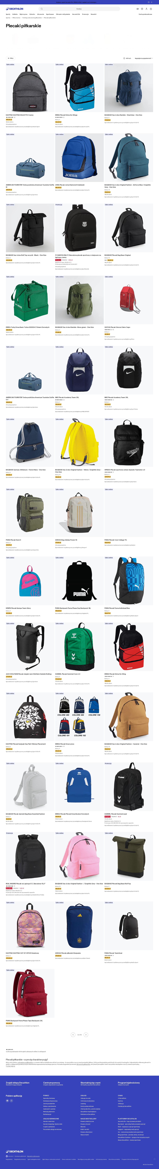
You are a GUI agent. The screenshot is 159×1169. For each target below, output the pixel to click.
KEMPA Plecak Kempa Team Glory (18, 608)
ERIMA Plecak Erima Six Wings (66, 115)
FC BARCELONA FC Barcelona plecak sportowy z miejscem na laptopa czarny (78, 256)
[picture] (30, 87)
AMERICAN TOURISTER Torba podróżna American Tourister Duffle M (30, 186)
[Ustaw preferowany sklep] (137, 9)
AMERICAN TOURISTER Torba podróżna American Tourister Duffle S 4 (30, 398)
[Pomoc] (142, 9)
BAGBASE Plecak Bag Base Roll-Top (118, 884)
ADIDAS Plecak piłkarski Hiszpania (68, 953)
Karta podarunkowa (145, 14)
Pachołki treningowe (89, 48)
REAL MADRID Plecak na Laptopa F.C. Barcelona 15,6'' (25, 884)
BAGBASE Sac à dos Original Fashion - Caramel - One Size (126, 744)
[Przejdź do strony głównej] (14, 9)
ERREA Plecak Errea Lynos (64, 744)
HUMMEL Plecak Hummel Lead (116, 814)
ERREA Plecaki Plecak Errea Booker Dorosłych (72, 814)
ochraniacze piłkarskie (25, 1062)
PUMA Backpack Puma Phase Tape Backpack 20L (24, 1021)
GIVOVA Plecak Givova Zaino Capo (117, 327)
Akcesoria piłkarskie (52, 48)
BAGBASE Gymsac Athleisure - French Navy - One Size (26, 470)
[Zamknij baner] (151, 2)
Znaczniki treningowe (107, 48)
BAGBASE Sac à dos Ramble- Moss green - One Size (74, 327)
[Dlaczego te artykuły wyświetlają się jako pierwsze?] (124, 58)
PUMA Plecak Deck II (13, 540)
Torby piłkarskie (33, 48)
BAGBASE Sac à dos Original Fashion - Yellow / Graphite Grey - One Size (78, 471)
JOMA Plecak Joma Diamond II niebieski (69, 185)
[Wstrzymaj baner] (148, 2)
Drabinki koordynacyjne (126, 48)
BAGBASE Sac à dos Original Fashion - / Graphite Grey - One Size (79, 884)
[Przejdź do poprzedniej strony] (73, 1035)
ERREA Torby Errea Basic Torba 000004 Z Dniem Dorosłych (27, 327)
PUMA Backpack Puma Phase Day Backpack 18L (73, 608)
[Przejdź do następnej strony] (86, 1035)
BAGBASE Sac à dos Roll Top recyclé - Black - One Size (26, 255)
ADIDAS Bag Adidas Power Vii (66, 540)
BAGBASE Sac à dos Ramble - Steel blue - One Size (123, 115)
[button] (70, 262)
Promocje (85, 14)
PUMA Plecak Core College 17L (116, 540)
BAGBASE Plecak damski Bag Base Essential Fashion (25, 814)
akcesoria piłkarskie (83, 1064)
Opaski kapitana (70, 48)
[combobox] (144, 58)
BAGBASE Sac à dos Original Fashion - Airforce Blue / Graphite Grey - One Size (128, 186)
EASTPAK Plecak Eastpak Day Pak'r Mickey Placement (26, 744)
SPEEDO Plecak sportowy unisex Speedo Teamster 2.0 (125, 470)
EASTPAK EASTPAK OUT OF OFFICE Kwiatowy (22, 953)
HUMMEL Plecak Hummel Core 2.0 (67, 674)
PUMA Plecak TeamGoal (113, 953)
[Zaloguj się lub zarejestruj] (146, 9)
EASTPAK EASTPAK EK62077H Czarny (19, 115)
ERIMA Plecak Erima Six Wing (115, 674)
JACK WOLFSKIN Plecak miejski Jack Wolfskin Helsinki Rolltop (29, 674)
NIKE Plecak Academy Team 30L (67, 397)
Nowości (93, 14)
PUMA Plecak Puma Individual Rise (117, 608)
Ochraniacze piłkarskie (15, 48)
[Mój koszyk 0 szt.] (151, 9)
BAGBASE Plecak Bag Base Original (118, 255)
